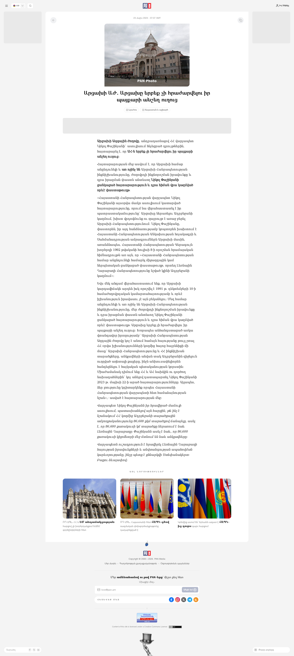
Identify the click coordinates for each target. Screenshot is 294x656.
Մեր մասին (110, 563)
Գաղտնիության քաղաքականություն (138, 563)
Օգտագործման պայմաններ (175, 563)
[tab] (184, 100)
